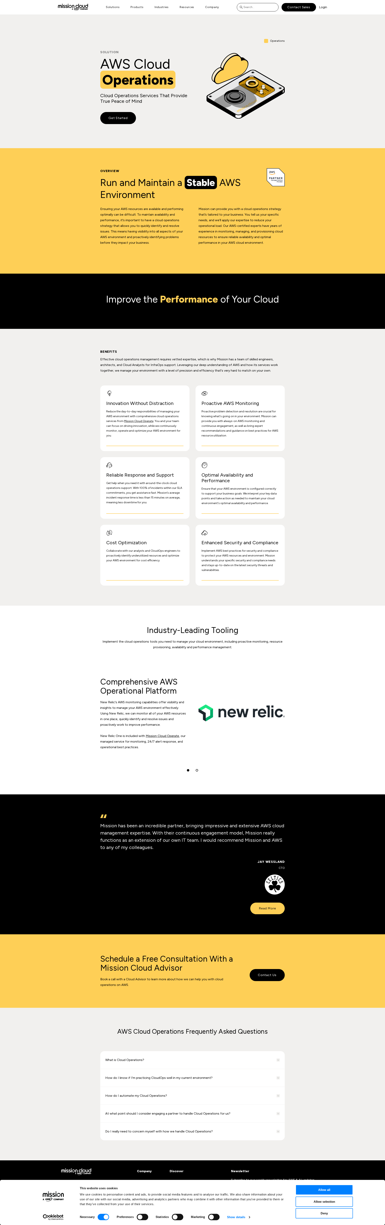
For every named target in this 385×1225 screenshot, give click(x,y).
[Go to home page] (73, 7)
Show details (236, 1217)
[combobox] (258, 7)
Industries (162, 7)
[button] (188, 770)
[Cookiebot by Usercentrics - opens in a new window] (53, 1217)
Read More (267, 908)
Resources (187, 7)
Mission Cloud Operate (138, 421)
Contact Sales (298, 7)
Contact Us (267, 975)
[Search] (242, 7)
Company (212, 7)
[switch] (142, 1217)
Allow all (324, 1189)
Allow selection (324, 1201)
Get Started (118, 118)
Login (323, 7)
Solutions (113, 7)
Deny (324, 1213)
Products (137, 7)
